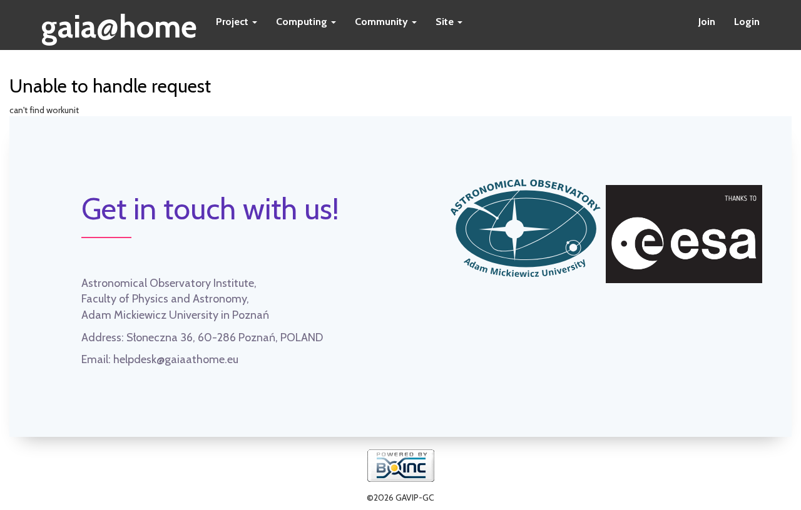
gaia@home (119, 23)
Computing (303, 22)
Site (446, 22)
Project (233, 22)
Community (383, 22)
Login (747, 22)
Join (706, 22)
